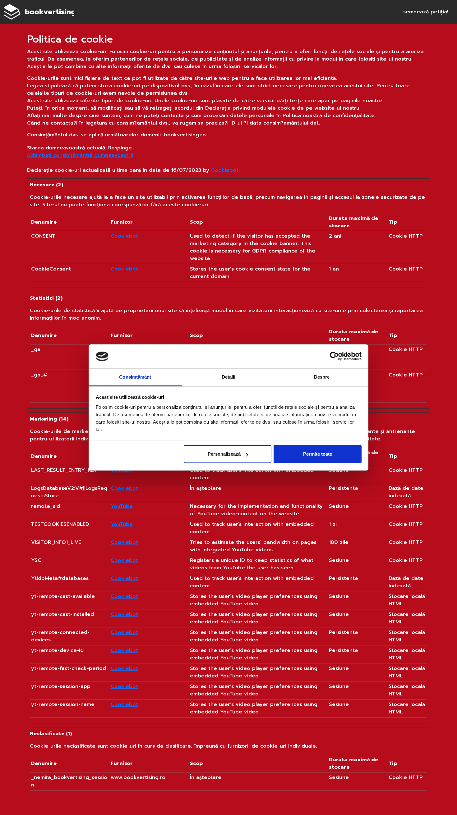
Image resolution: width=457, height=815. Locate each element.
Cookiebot (224, 170)
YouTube (122, 506)
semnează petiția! (425, 12)
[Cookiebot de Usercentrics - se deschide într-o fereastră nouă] (334, 356)
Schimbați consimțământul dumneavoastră (80, 155)
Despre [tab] (322, 377)
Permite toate (317, 454)
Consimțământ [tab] (135, 377)
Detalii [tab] (229, 377)
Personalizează (224, 454)
